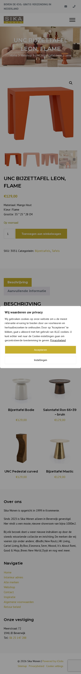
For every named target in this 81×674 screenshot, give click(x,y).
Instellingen (40, 360)
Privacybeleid (58, 340)
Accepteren (40, 349)
